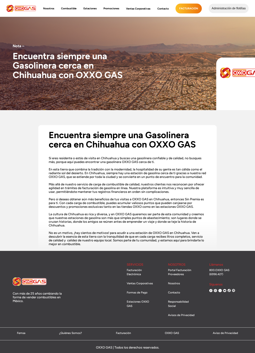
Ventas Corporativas (138, 8)
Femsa (21, 333)
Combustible (69, 8)
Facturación (188, 8)
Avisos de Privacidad (181, 315)
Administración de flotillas (229, 8)
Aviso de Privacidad (225, 333)
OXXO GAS (172, 333)
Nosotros (48, 8)
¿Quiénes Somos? (70, 333)
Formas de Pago (137, 292)
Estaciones (90, 8)
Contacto (163, 8)
